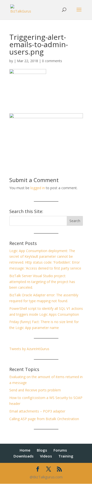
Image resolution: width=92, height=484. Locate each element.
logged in (37, 187)
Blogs (42, 450)
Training (65, 456)
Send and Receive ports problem (35, 390)
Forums (60, 450)
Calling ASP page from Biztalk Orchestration (44, 418)
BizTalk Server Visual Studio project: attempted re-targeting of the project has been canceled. (42, 281)
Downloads (23, 456)
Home (25, 450)
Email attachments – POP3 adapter (37, 411)
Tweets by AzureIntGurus (29, 348)
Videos (46, 456)
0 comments (52, 60)
